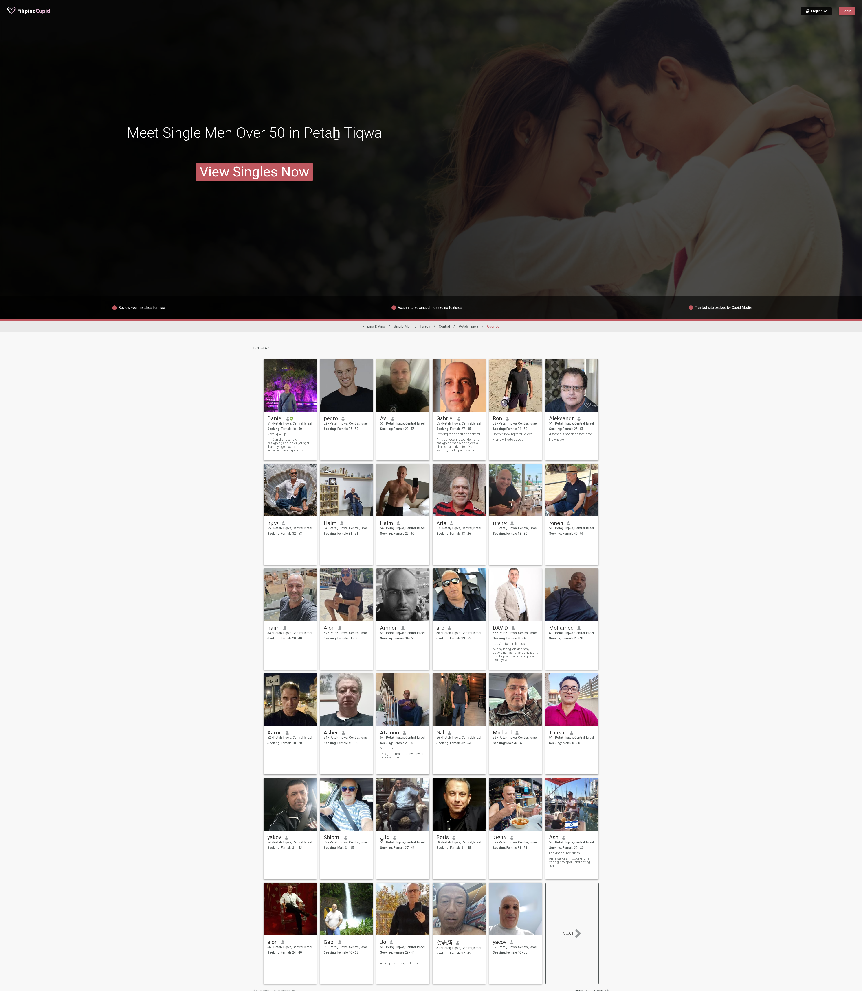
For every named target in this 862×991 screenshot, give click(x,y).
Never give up (276, 434)
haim (273, 628)
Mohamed (561, 628)
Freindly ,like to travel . (508, 439)
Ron (497, 418)
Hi (381, 958)
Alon (329, 628)
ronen (556, 523)
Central (444, 326)
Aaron (274, 733)
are (440, 628)
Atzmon (389, 733)
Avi (383, 418)
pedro (331, 418)
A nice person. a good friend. (400, 963)
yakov (274, 837)
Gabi (329, 942)
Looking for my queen (564, 853)
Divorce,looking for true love (512, 434)
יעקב (272, 523)
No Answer (557, 439)
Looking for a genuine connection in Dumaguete (459, 434)
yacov (499, 942)
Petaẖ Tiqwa (468, 326)
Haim (330, 523)
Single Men (402, 326)
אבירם (500, 523)
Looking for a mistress (509, 643)
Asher (331, 733)
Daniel (275, 418)
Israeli (425, 326)
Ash (554, 837)
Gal (440, 733)
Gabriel (445, 418)
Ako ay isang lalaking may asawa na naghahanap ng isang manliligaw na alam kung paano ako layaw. (515, 654)
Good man (387, 748)
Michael (502, 733)
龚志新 (444, 942)
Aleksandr (561, 418)
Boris (442, 837)
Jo (383, 942)
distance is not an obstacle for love (572, 434)
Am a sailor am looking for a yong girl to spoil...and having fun (569, 862)
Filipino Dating (374, 326)
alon (272, 942)
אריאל (500, 837)
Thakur (557, 733)
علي (384, 837)
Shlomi (332, 837)
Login (846, 11)
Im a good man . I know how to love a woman (401, 755)
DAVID (500, 628)
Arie (441, 523)
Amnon (389, 628)
